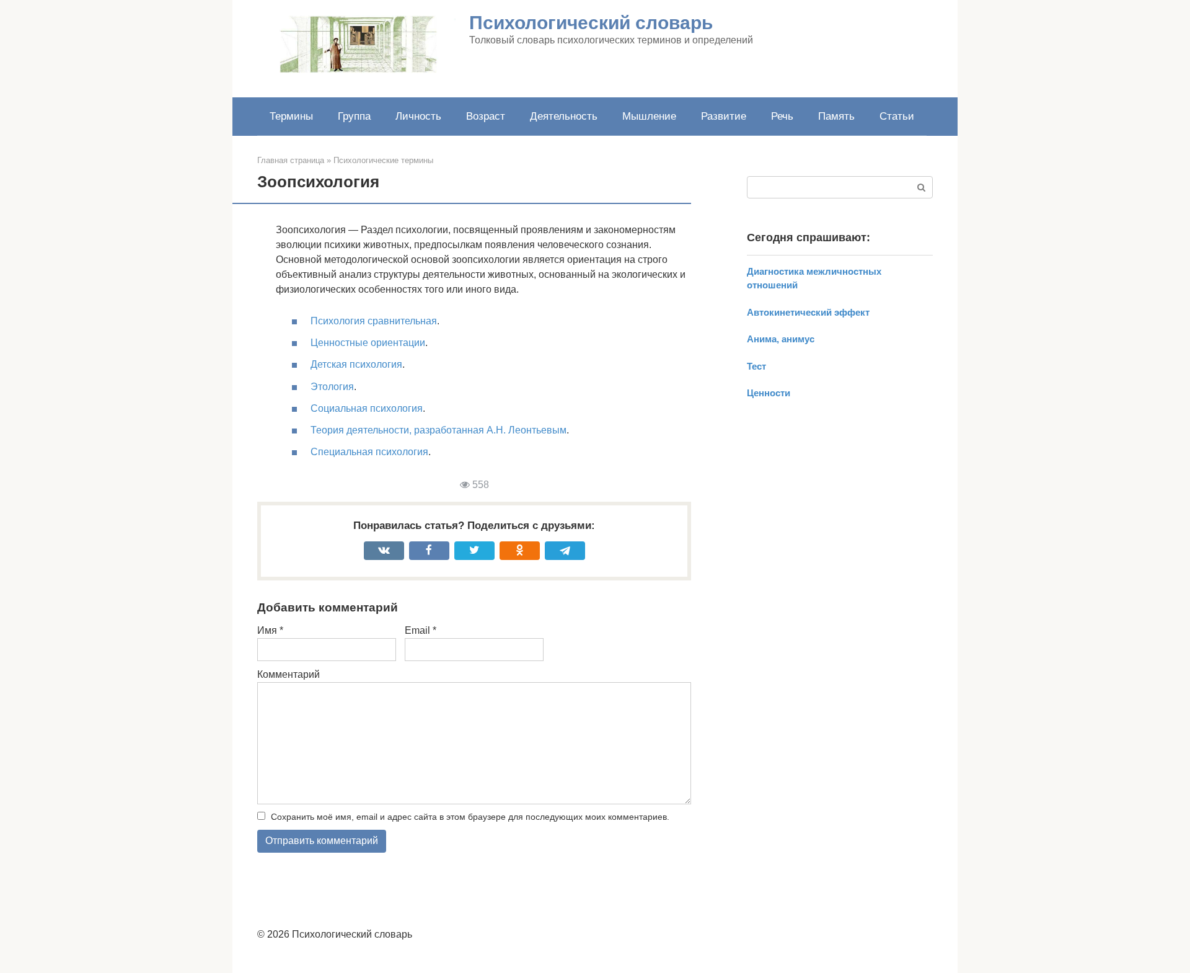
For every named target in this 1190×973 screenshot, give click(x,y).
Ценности (768, 393)
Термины (291, 116)
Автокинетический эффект (808, 312)
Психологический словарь (591, 22)
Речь (782, 116)
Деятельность (563, 116)
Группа (354, 116)
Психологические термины (383, 160)
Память (836, 116)
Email (420, 630)
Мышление (649, 116)
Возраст (485, 116)
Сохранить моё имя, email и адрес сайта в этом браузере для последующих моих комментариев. (470, 817)
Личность (418, 116)
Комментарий (288, 674)
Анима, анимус (780, 339)
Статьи (896, 116)
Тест (756, 366)
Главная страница (290, 160)
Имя (270, 630)
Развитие (723, 116)
